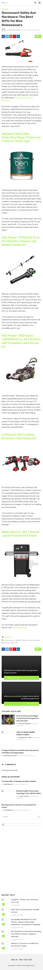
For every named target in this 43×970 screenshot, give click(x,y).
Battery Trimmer (22, 640)
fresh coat (14, 643)
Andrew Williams (25, 737)
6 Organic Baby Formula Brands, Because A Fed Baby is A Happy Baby (20, 751)
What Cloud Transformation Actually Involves (25, 911)
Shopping (5, 8)
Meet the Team (25, 960)
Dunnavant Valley (34, 640)
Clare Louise (23, 796)
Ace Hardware (10, 640)
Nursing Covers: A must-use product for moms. (19, 806)
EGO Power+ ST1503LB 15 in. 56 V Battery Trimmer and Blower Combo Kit (21, 241)
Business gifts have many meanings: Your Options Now (28, 792)
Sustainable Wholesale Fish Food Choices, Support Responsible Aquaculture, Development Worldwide (25, 922)
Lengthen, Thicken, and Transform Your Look (24, 901)
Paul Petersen (14, 30)
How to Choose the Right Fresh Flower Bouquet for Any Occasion (27, 718)
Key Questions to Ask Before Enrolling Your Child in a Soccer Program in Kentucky (26, 933)
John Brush (8, 784)
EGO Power (6, 643)
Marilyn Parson (24, 723)
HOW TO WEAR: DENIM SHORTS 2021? (25, 733)
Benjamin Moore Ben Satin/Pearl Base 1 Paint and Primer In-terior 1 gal (21, 137)
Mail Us (14, 960)
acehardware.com (19, 628)
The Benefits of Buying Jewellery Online (19, 781)
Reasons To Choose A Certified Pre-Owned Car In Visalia (25, 944)
